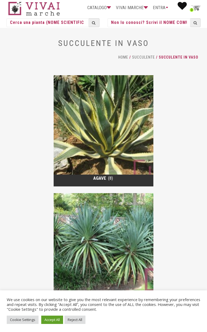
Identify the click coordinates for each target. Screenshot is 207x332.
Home (123, 57)
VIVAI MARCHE (130, 7)
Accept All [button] (52, 319)
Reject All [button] (75, 319)
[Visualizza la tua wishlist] (182, 7)
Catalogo (97, 7)
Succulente (143, 57)
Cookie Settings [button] (22, 319)
